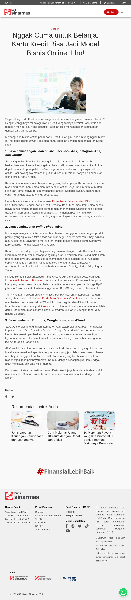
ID (6, 2)
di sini (105, 561)
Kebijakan (40, 522)
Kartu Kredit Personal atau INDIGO (73, 201)
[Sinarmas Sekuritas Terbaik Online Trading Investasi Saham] (44, 579)
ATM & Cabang (90, 3)
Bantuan (109, 3)
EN (11, 3)
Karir (123, 3)
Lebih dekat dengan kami (48, 515)
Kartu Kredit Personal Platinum (24, 280)
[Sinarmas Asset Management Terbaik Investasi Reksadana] (19, 579)
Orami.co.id (48, 306)
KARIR (39, 526)
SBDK (38, 519)
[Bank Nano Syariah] (68, 581)
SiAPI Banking (42, 529)
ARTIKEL (55, 29)
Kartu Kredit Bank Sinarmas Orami (56, 298)
